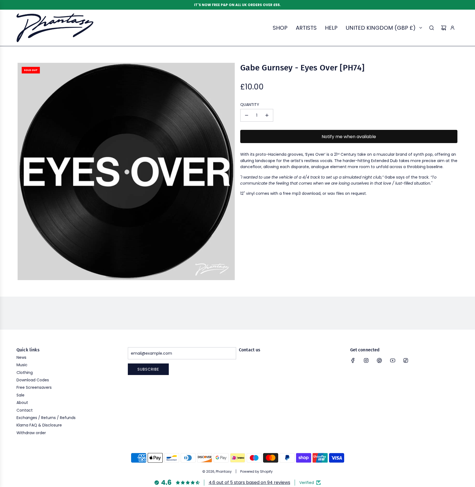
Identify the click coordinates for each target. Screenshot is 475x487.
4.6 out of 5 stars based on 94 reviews (249, 482)
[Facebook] (353, 360)
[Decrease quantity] (247, 115)
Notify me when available (349, 136)
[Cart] (444, 28)
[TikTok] (406, 360)
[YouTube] (392, 360)
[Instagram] (366, 360)
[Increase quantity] (267, 115)
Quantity (249, 104)
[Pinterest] (379, 360)
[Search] (432, 28)
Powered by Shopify (256, 471)
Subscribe (148, 369)
